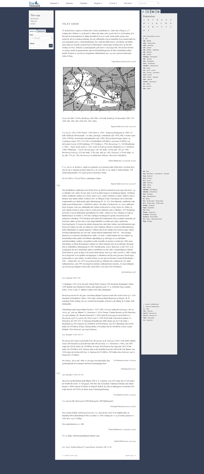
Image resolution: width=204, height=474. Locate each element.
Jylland (33, 24)
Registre (97, 3)
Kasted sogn (130, 455)
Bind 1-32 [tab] (33, 31)
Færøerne (69, 3)
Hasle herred (34, 18)
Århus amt (34, 21)
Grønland (83, 3)
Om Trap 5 (128, 3)
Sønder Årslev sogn (70, 455)
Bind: (31, 35)
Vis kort (112, 3)
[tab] (143, 12)
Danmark (53, 3)
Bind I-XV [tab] (41, 31)
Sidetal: (32, 43)
